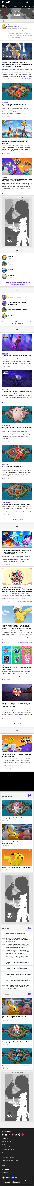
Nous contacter (6, 1141)
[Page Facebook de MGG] (3, 1134)
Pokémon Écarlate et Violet (25, 601)
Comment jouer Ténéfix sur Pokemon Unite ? (17, 391)
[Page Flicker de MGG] (19, 1134)
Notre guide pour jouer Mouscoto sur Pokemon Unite (14, 105)
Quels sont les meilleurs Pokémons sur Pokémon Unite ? (14, 842)
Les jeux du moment (10, 21)
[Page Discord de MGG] (6, 1134)
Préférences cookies (8, 1157)
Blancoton (11, 275)
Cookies (4, 1155)
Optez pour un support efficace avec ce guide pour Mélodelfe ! (17, 428)
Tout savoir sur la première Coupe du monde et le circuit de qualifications (17, 180)
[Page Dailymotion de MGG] (16, 1134)
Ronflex (10, 269)
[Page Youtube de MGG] (13, 1134)
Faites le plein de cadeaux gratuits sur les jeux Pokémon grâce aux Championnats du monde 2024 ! (16, 667)
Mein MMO (5, 1172)
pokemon (5, 102)
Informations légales (8, 1149)
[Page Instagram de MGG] (23, 1134)
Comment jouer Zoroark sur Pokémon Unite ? (17, 355)
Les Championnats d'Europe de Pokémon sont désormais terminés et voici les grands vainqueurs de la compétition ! (18, 974)
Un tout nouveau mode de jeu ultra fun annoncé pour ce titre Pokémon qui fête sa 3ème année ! (16, 141)
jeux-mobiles (6, 425)
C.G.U (4, 1152)
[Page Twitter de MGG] (9, 1134)
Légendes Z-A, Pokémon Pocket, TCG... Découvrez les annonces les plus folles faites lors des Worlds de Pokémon (17, 64)
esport (4, 177)
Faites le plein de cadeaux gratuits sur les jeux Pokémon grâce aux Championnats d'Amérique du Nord (16, 705)
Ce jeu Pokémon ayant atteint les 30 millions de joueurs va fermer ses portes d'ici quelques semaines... (17, 552)
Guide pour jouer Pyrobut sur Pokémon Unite (15, 1042)
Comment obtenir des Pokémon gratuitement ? (17, 303)
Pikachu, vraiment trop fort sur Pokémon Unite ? (16, 867)
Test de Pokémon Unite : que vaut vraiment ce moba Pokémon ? (16, 755)
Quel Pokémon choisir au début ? (18, 316)
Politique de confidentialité (10, 1160)
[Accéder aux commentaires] (3, 153)
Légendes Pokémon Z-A (26, 78)
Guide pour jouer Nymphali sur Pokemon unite (16, 818)
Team (3, 1144)
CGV (3, 1165)
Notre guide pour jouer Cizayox (12, 466)
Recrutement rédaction (9, 1147)
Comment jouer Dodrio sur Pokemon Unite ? (17, 504)
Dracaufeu (11, 263)
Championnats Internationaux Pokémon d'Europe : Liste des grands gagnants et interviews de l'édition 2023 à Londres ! (18, 987)
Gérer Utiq (5, 1163)
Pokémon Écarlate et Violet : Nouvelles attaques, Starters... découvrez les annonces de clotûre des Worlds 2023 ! (18, 980)
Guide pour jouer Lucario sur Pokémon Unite (15, 1065)
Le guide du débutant (14, 297)
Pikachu (10, 256)
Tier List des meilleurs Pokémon (17, 309)
